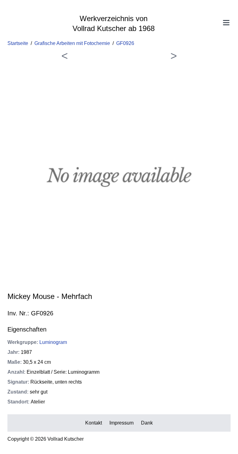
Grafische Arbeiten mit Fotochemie (72, 43)
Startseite (17, 43)
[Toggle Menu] (226, 22)
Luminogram (53, 342)
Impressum (121, 422)
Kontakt (93, 422)
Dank (147, 422)
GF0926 (125, 43)
